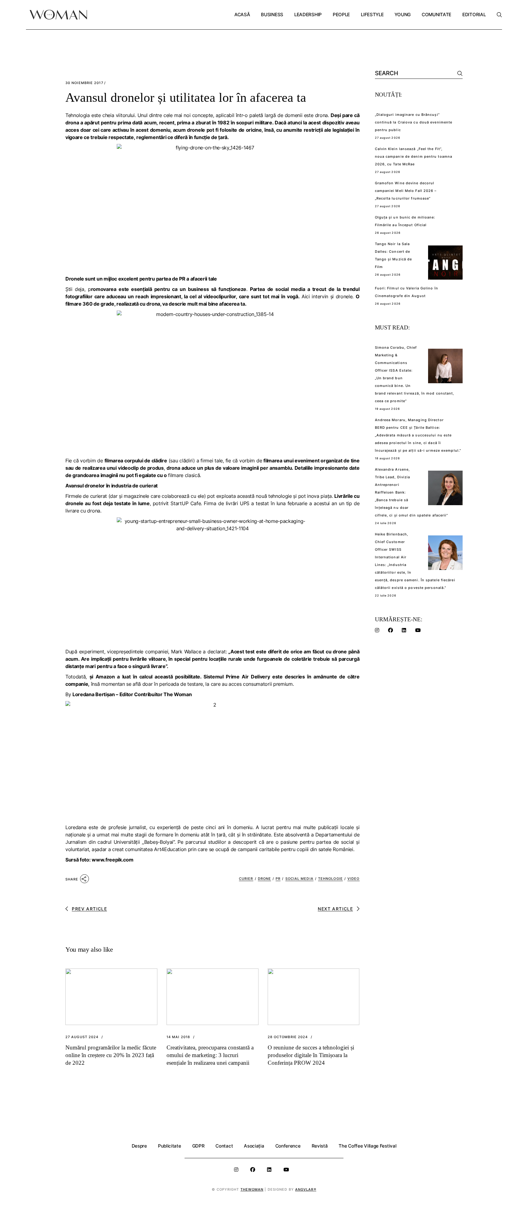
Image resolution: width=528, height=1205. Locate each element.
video (353, 878)
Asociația (254, 1146)
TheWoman (252, 1189)
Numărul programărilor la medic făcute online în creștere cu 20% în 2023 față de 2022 (110, 1055)
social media (299, 878)
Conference (288, 1146)
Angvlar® (305, 1189)
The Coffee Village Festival (367, 1146)
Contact (224, 1146)
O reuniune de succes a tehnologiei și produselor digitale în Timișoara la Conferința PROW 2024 (311, 1055)
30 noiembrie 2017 (84, 83)
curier (246, 878)
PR (278, 878)
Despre (139, 1146)
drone (264, 878)
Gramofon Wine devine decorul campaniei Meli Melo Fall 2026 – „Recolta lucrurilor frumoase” (406, 190)
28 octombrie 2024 (288, 1037)
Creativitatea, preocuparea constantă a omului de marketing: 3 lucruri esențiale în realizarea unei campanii (210, 1055)
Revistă (320, 1146)
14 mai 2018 (178, 1037)
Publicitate (169, 1146)
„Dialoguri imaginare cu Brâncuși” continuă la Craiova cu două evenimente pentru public (414, 122)
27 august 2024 (81, 1037)
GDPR (198, 1146)
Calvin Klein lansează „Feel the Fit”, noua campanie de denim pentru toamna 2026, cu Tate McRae (414, 156)
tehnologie (330, 878)
